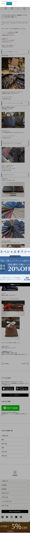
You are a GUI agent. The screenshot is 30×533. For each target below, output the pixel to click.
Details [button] (15, 1)
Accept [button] (9, 3)
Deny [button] (3, 3)
